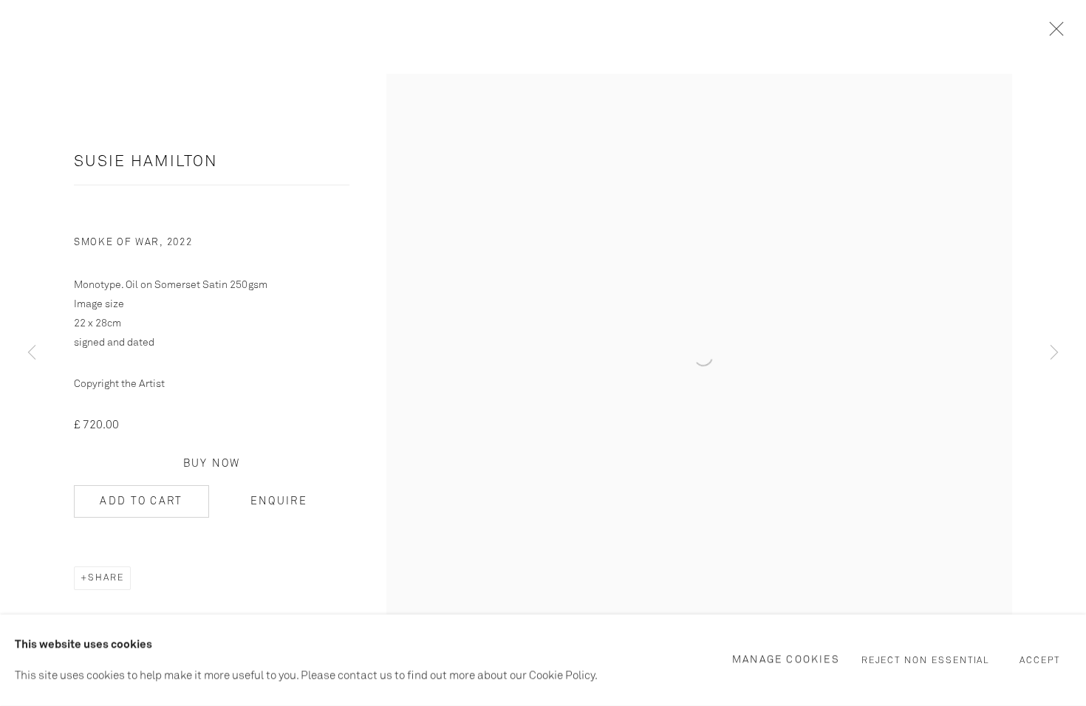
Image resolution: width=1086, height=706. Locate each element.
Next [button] (1054, 353)
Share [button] (106, 578)
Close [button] (1053, 33)
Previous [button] (32, 353)
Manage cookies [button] (786, 659)
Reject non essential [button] (926, 661)
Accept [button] (1040, 661)
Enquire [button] (278, 501)
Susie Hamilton (146, 162)
